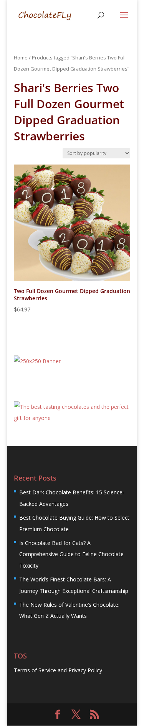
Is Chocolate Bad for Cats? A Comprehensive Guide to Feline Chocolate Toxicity (71, 554)
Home (21, 57)
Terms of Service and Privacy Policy (58, 670)
